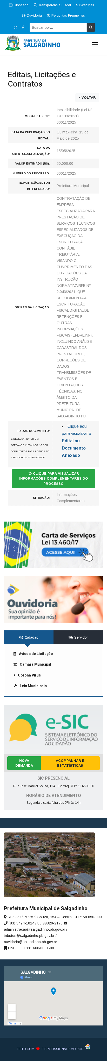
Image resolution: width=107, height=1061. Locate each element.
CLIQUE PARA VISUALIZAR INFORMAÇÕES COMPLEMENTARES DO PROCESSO (53, 479)
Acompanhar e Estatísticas (70, 763)
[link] (53, 545)
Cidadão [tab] (31, 637)
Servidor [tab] (80, 637)
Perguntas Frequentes (67, 15)
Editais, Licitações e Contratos (42, 79)
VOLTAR (88, 97)
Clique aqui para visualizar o (76, 441)
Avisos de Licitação (36, 654)
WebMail (86, 5)
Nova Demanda (24, 763)
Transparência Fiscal (54, 5)
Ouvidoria (33, 15)
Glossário (20, 5)
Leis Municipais (33, 686)
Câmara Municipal (35, 664)
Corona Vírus (29, 675)
